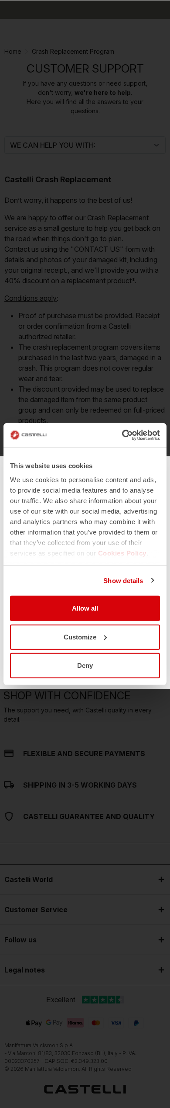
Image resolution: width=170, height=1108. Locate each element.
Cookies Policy (122, 552)
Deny (85, 665)
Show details (123, 580)
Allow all (85, 608)
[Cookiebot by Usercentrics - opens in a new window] (122, 435)
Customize (80, 636)
